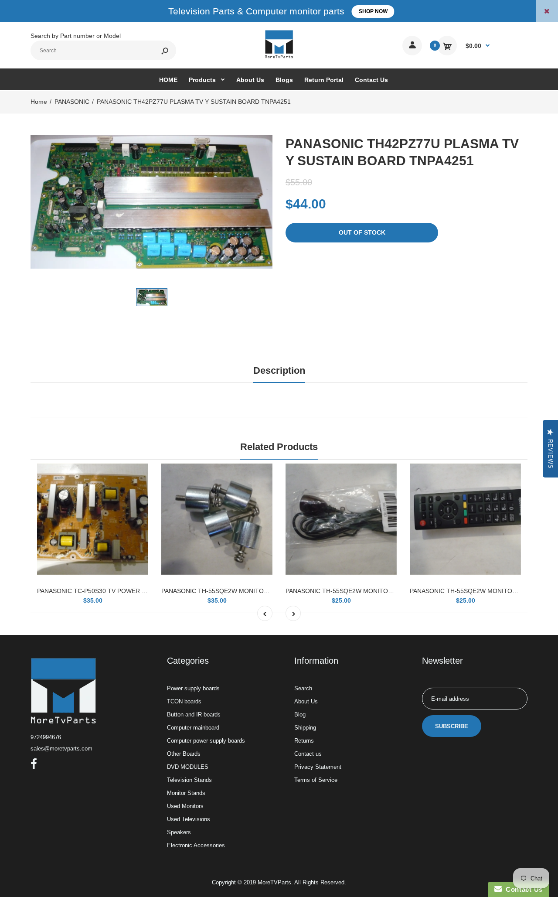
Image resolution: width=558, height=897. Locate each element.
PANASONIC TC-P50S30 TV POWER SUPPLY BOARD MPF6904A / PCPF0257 (146, 590)
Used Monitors (185, 806)
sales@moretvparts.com (61, 748)
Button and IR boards (194, 714)
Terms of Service (315, 780)
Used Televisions (188, 819)
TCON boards (184, 701)
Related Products (279, 446)
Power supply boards (193, 688)
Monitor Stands (186, 793)
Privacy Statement (317, 767)
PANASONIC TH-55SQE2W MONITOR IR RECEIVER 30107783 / (376, 590)
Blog (300, 714)
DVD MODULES (187, 767)
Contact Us (522, 889)
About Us (306, 701)
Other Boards (184, 753)
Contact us (308, 753)
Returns (304, 740)
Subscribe (451, 726)
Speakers (179, 832)
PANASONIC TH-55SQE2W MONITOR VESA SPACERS (238, 590)
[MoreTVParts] (279, 57)
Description (279, 370)
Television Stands (189, 780)
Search (303, 688)
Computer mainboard (193, 727)
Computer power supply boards (206, 740)
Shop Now (373, 11)
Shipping (305, 727)
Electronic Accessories (196, 845)
